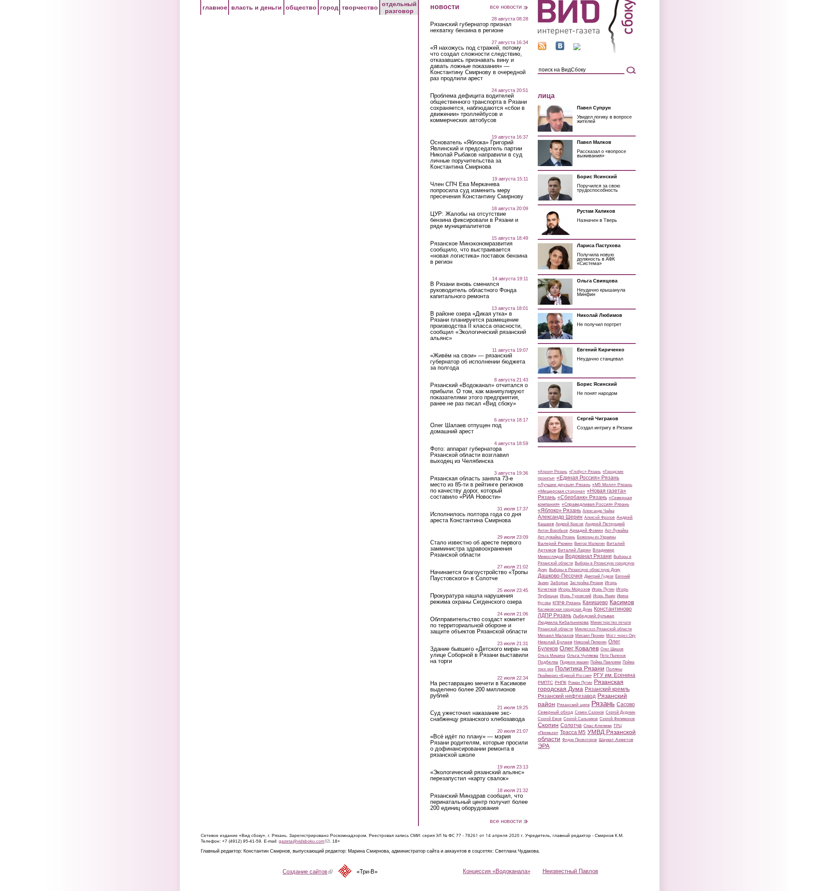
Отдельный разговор (399, 7)
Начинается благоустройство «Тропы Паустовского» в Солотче (479, 575)
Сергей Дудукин (620, 712)
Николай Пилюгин (590, 642)
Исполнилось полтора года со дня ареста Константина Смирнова (475, 517)
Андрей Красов (569, 524)
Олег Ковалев (579, 648)
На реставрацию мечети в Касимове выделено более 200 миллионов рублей (478, 689)
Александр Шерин (560, 517)
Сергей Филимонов (617, 719)
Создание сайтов (308, 871)
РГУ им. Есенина (614, 675)
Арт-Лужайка (616, 530)
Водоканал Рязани (588, 556)
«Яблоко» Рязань (559, 510)
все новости (506, 6)
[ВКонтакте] (560, 48)
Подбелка (548, 662)
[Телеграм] (576, 48)
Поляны (614, 669)
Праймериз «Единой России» (565, 675)
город (329, 7)
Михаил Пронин (589, 635)
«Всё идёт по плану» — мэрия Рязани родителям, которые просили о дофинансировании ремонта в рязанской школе (479, 746)
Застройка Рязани (586, 583)
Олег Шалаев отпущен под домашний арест (466, 428)
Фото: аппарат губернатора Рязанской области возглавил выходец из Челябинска (469, 455)
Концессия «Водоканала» (496, 871)
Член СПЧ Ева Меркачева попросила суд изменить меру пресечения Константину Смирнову (476, 190)
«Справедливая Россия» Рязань (595, 504)
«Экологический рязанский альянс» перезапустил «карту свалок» (477, 775)
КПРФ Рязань (567, 602)
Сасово (626, 704)
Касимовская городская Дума (565, 609)
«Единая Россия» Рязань (587, 478)
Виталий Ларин (574, 550)
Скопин (548, 724)
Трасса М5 (573, 732)
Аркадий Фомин (586, 530)
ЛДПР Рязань (554, 615)
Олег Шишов (612, 649)
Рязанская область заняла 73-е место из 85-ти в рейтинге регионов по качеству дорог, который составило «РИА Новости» (476, 488)
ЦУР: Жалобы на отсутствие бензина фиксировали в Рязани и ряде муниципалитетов (474, 220)
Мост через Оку (621, 635)
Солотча (571, 725)
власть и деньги (256, 7)
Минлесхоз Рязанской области (603, 629)
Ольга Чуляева (582, 655)
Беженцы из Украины (596, 537)
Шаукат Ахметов (616, 739)
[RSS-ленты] (542, 48)
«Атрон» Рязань (552, 471)
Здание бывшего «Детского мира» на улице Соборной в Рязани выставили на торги (479, 655)
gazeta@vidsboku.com (304, 841)
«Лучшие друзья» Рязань (564, 484)
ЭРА (543, 745)
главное (214, 7)
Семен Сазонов (589, 712)
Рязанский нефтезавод (567, 696)
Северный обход (555, 712)
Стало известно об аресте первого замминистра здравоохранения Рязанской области (475, 549)
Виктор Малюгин (589, 543)
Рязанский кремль (607, 689)
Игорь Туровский (575, 596)
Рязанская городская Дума (581, 685)
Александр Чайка (598, 511)
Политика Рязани (579, 668)
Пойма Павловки (605, 662)
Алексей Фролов (599, 517)
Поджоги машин (574, 662)
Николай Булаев (555, 641)
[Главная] (587, 51)
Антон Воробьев (553, 530)
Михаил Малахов (555, 635)
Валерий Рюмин (555, 543)
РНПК (560, 682)
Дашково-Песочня (560, 576)
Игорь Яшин (604, 596)
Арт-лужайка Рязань (556, 537)
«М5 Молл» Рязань (612, 484)
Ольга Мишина (551, 655)
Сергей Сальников (580, 719)
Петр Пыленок (613, 655)
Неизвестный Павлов (570, 871)
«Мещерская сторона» (561, 491)
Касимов (622, 602)
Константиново (613, 609)
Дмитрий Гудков (599, 576)
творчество (360, 7)
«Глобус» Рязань (585, 471)
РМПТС (545, 682)
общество (301, 7)
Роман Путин (580, 682)
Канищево (595, 602)
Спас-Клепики (597, 725)
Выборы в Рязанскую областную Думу (584, 570)
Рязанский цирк (573, 704)
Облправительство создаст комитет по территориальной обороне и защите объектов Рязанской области (478, 625)
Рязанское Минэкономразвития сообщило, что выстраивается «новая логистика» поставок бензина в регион (478, 253)
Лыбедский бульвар (593, 615)
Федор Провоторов (579, 740)
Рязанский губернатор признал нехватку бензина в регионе (471, 27)
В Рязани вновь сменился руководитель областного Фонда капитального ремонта (473, 290)
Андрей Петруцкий (605, 523)
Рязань (603, 703)
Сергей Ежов (550, 719)
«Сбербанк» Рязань (582, 497)
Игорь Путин (603, 589)
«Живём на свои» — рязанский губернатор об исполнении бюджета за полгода (477, 362)
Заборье (559, 582)
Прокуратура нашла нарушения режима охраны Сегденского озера (476, 599)
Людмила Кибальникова (563, 622)
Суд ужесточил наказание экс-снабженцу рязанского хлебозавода (477, 716)
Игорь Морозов (574, 589)
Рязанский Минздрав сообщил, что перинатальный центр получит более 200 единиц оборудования (479, 802)
